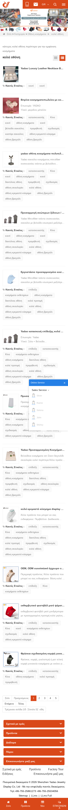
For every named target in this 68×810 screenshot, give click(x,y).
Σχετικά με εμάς (11, 769)
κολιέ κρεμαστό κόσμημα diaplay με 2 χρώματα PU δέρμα (43, 509)
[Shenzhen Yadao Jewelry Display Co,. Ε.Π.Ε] (6, 4)
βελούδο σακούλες (14, 128)
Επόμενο (9, 703)
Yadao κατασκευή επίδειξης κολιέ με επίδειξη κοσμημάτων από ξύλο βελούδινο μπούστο (43, 331)
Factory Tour (55, 769)
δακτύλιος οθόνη (13, 182)
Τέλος (21, 703)
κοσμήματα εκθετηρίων (16, 295)
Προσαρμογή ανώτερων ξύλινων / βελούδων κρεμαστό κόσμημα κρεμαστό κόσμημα (43, 212)
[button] (28, 28)
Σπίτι (9, 34)
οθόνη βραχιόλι (13, 139)
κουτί (31, 85)
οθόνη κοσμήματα (25, 123)
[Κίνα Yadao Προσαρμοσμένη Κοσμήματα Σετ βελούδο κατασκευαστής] (11, 456)
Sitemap (23, 795)
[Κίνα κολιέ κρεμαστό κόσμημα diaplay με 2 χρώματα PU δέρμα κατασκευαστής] (11, 515)
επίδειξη (33, 289)
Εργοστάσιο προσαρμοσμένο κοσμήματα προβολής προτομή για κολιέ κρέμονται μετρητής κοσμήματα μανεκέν (43, 272)
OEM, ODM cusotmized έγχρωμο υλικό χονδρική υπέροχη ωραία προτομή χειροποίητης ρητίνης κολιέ (43, 568)
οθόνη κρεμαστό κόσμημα (42, 134)
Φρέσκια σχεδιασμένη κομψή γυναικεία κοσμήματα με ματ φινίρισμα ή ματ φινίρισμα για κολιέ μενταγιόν (43, 653)
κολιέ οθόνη (35, 187)
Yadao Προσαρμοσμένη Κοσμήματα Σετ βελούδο (43, 449)
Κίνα (52, 117)
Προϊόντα (35, 769)
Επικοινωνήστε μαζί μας (48, 773)
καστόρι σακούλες (14, 134)
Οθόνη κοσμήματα (37, 34)
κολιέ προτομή (35, 300)
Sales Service (39, 390)
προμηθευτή (36, 128)
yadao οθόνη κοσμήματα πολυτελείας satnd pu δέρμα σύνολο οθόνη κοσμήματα (43, 153)
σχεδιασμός (54, 128)
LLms (34, 795)
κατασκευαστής (36, 117)
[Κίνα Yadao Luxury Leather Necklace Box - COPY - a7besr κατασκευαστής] (11, 74)
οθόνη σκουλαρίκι (14, 187)
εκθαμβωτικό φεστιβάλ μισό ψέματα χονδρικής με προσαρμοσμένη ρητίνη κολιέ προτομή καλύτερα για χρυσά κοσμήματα (43, 605)
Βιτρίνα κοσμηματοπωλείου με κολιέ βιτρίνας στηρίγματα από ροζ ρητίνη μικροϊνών (43, 99)
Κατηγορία (19, 34)
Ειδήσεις (7, 773)
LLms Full (46, 795)
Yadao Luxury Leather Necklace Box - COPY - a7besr (43, 68)
